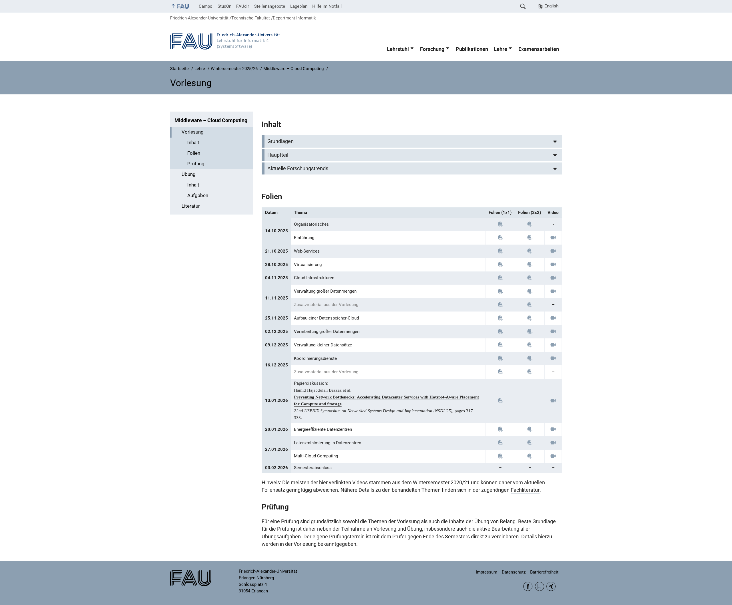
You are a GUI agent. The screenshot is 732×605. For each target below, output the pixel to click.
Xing (551, 586)
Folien (193, 153)
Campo (205, 6)
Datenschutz (514, 572)
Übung (189, 174)
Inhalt (193, 142)
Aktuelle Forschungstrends (297, 168)
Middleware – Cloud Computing (210, 120)
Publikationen (472, 49)
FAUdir (242, 6)
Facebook (527, 586)
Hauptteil (277, 155)
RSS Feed (539, 586)
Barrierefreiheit (544, 572)
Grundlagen (280, 141)
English (551, 6)
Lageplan (298, 6)
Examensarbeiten (538, 49)
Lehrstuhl (398, 49)
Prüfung (195, 163)
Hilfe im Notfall (327, 6)
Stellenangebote (269, 6)
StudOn (224, 6)
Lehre (500, 49)
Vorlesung (193, 132)
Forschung (432, 49)
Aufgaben (197, 195)
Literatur (191, 206)
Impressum (486, 572)
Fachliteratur (525, 490)
